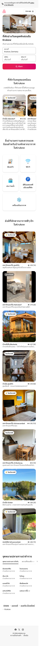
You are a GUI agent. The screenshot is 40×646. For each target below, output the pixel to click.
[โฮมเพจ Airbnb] (4, 11)
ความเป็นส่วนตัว (15, 635)
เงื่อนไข (25, 635)
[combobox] (19, 51)
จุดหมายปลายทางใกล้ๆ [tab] (10, 561)
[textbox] (10, 59)
